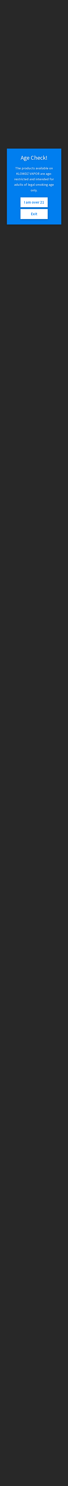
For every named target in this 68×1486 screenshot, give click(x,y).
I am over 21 (34, 202)
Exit (34, 213)
